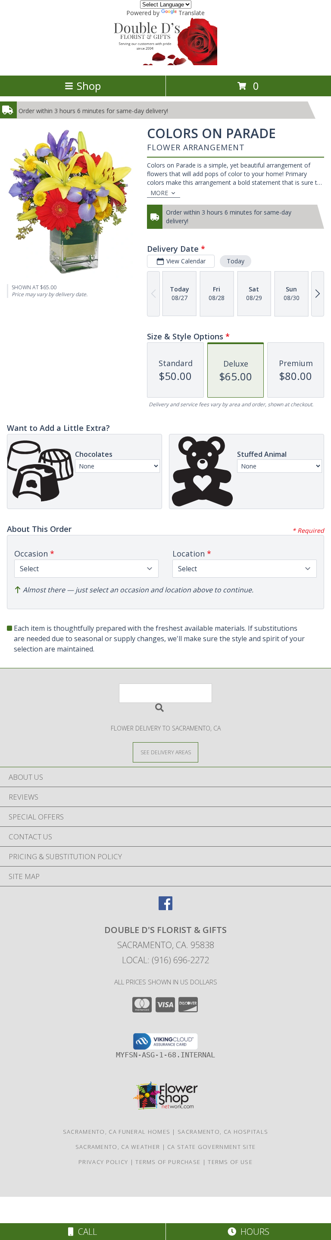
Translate (191, 13)
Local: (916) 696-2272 (165, 960)
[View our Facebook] (165, 907)
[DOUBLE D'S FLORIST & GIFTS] (165, 63)
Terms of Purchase (167, 1162)
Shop (89, 86)
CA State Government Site (211, 1147)
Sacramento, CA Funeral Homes (116, 1132)
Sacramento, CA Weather (117, 1147)
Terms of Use (230, 1162)
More (159, 193)
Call (85, 1231)
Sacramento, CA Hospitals (223, 1132)
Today (235, 261)
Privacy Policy (103, 1162)
